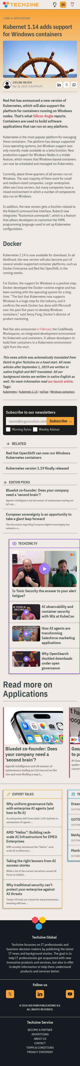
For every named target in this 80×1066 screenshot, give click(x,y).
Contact (40, 1043)
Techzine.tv (27, 543)
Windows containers (62, 392)
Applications (22, 18)
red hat (44, 392)
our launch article (60, 381)
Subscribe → (60, 421)
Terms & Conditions (40, 1047)
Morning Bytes (21, 429)
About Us (40, 1038)
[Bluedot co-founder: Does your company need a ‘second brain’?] (33, 725)
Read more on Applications (27, 689)
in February (44, 329)
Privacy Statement (40, 1052)
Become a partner (40, 1030)
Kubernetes (10, 392)
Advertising (40, 1034)
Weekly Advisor (49, 429)
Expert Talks (23, 794)
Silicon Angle (43, 115)
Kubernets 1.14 (28, 392)
